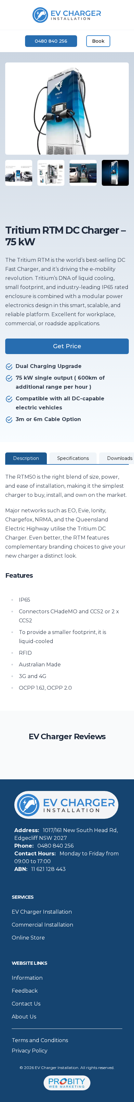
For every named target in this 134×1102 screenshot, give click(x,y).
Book (98, 41)
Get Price (67, 346)
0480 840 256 (51, 41)
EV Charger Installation (42, 912)
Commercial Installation (42, 925)
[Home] (67, 15)
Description (26, 458)
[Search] (12, 41)
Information (27, 978)
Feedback (25, 991)
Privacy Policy (29, 1051)
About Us (24, 1017)
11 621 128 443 (48, 869)
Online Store (28, 938)
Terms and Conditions (40, 1040)
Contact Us (26, 1004)
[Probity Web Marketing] (67, 1083)
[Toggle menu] (122, 41)
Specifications (73, 458)
